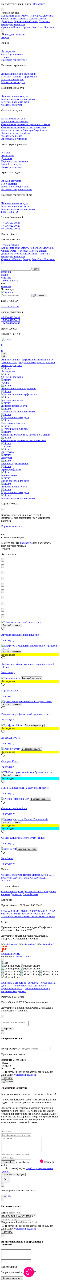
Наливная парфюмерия (14, 60)
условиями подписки (25, 1074)
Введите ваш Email (12, 1222)
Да (9, 1196)
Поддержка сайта (10, 953)
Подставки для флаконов (14, 161)
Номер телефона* (11, 1048)
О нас (40, 27)
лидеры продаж (9, 280)
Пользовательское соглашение (29, 985)
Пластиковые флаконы (13, 118)
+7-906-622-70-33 (10, 222)
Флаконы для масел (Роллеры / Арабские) (24, 130)
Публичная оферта (11, 988)
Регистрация (18, 34)
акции (4, 274)
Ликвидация (8, 51)
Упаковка (6, 152)
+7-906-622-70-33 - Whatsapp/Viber (28, 912)
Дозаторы (6, 158)
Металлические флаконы (14, 121)
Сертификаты (21, 21)
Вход (8, 34)
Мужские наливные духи (15, 102)
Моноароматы (9, 183)
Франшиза (7, 27)
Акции (5, 37)
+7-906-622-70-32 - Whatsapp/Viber (36, 916)
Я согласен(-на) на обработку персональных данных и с (27, 1073)
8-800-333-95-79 (10, 212)
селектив (6, 277)
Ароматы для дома (11, 167)
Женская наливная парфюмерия (18, 73)
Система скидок (38, 18)
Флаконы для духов (11, 104)
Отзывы (33, 21)
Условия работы (10, 245)
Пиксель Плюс (22, 956)
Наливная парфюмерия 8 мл (16, 189)
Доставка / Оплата (34, 891)
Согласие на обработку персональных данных (25, 990)
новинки (6, 272)
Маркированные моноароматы (18, 99)
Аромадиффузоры (11, 180)
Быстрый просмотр (12, 625)
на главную (26, 542)
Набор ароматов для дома (15, 186)
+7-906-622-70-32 (10, 228)
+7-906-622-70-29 (10, 225)
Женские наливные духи (14, 96)
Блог (34, 27)
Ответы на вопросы (32, 15)
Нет (4, 1196)
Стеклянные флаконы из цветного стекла (23, 127)
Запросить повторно (12, 1278)
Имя (4, 1212)
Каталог (17, 27)
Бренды (27, 27)
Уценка (5, 57)
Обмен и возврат (19, 18)
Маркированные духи (13, 82)
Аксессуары (7, 155)
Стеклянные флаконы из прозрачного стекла (25, 124)
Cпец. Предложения (12, 54)
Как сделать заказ (10, 15)
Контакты (49, 27)
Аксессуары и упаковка (14, 138)
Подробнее (39, 4)
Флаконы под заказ (11, 136)
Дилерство (7, 21)
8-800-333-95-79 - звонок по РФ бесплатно (24, 910)
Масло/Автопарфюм (12, 79)
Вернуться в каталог (12, 526)
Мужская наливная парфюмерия (19, 76)
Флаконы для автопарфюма (16, 133)
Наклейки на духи (11, 164)
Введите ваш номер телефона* (18, 1215)
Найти (36, 269)
